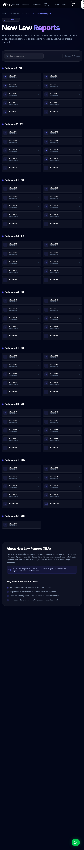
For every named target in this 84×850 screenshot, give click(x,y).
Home (4, 14)
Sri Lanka (26, 14)
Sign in (73, 4)
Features (15, 4)
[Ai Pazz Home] (7, 4)
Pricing (56, 4)
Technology (36, 4)
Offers (64, 4)
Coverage (25, 4)
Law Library (14, 14)
